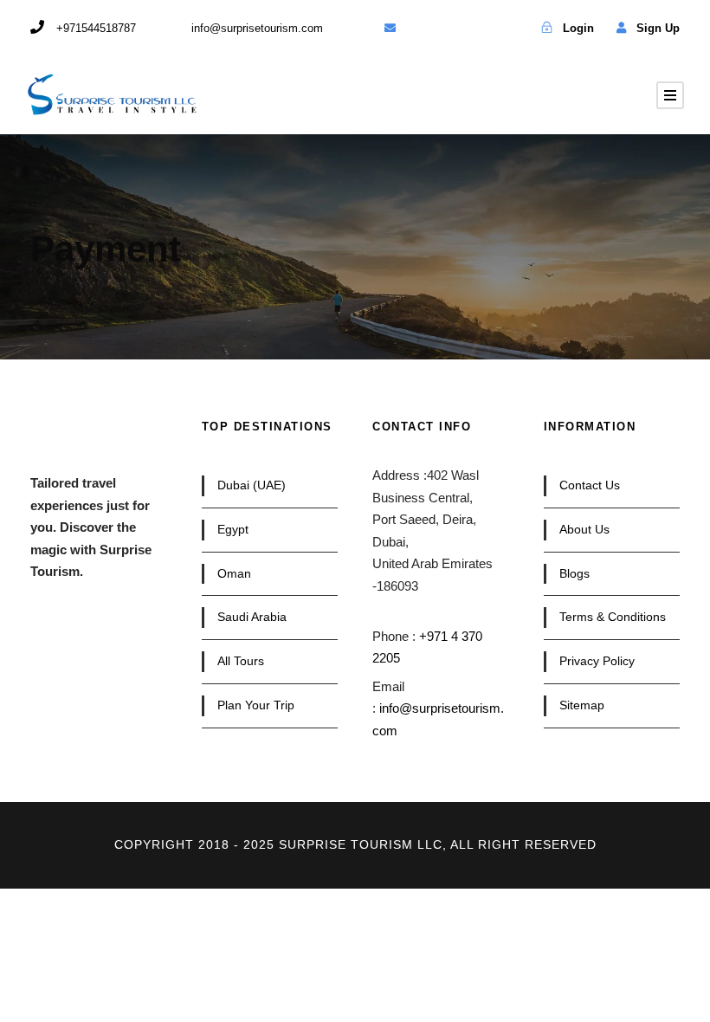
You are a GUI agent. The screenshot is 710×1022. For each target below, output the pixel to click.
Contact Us (589, 485)
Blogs (574, 573)
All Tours (240, 661)
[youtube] (478, 28)
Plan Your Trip (255, 705)
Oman (234, 573)
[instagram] (507, 28)
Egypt (232, 529)
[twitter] (449, 28)
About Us (584, 529)
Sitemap (581, 705)
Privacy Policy (597, 661)
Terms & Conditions (612, 617)
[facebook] (419, 28)
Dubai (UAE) (251, 485)
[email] (390, 28)
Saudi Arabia (252, 617)
